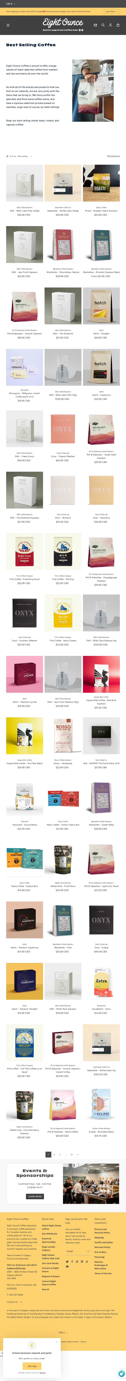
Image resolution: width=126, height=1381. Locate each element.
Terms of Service (103, 1273)
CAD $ (9, 3)
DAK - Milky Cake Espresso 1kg (101, 640)
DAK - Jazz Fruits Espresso (24, 272)
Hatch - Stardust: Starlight (24, 1009)
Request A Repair (51, 1276)
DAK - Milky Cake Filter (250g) (24, 210)
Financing (99, 1257)
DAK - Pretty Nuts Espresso (63, 1009)
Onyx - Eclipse (101, 947)
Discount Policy (102, 1247)
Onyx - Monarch (63, 517)
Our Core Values (50, 1263)
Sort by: (13, 156)
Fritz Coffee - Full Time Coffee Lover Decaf (24, 1070)
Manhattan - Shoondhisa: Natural (63, 272)
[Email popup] (95, 25)
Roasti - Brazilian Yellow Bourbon (101, 210)
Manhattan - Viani (63, 947)
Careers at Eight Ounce (50, 1270)
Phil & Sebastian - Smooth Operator (24, 333)
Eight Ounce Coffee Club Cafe (50, 1257)
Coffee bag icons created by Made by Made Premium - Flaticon (62, 1342)
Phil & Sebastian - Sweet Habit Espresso (101, 456)
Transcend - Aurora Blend (24, 824)
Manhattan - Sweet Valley (101, 824)
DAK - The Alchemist (63, 333)
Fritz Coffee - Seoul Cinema (63, 640)
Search (45, 1289)
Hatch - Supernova (101, 395)
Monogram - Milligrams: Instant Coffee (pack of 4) (24, 395)
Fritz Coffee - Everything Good (24, 579)
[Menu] (8, 25)
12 (72, 1154)
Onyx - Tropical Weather (63, 456)
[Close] (2, 1353)
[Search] (103, 25)
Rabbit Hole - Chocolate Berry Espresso (24, 1132)
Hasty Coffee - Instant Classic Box (63, 824)
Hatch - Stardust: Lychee (25, 702)
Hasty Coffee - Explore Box (24, 886)
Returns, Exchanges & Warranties (101, 1265)
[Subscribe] (87, 1251)
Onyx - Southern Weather (24, 640)
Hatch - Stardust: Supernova (25, 947)
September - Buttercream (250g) (63, 210)
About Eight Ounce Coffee (51, 1227)
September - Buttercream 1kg (101, 1070)
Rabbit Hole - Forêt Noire (63, 886)
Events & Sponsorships (49, 1240)
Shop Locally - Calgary (49, 1248)
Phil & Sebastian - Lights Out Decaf (101, 886)
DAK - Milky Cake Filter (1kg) (63, 395)
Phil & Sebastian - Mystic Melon (62, 1131)
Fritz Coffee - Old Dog (63, 579)
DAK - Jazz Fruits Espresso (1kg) (62, 702)
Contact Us (12, 1302)
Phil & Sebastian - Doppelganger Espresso (101, 579)
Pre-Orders (100, 1252)
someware (12, 1288)
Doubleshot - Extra (101, 1009)
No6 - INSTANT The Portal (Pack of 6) (101, 763)
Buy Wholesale (49, 1233)
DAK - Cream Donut (24, 456)
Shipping (99, 1237)
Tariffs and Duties (103, 1242)
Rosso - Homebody (63, 763)
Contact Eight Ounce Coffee (49, 1283)
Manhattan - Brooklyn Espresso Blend (101, 272)
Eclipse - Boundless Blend (101, 1131)
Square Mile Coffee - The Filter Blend (24, 763)
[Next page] (78, 1155)
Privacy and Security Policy (102, 1231)
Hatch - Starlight (101, 333)
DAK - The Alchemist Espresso (24, 517)
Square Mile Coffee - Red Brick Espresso (101, 702)
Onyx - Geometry (101, 517)
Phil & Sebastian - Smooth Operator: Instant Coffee (63, 1070)
